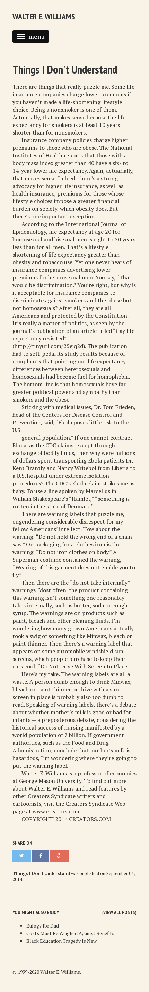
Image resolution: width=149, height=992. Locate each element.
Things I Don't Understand (64, 69)
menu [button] (36, 36)
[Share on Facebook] (40, 856)
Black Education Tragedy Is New (61, 941)
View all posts (119, 912)
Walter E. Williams (43, 16)
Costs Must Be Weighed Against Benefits (70, 933)
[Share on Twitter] (21, 856)
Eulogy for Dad (42, 925)
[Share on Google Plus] (59, 856)
